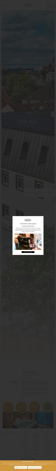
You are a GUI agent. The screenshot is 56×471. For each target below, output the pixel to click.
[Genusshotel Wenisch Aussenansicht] (28, 242)
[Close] (42, 217)
